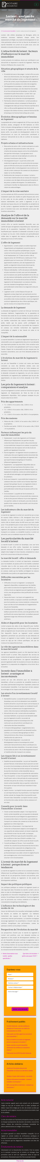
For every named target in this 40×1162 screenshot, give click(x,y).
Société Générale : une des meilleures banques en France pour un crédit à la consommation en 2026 (18, 1028)
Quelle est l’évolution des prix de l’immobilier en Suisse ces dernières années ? (20, 1070)
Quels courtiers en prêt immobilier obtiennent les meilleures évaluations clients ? (18, 1047)
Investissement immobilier (9, 31)
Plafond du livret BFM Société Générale (19, 1053)
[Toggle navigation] (36, 4)
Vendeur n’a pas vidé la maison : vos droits (19, 1076)
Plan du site (20, 1161)
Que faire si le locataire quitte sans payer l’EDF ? (29, 955)
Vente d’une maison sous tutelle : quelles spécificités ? (10, 956)
